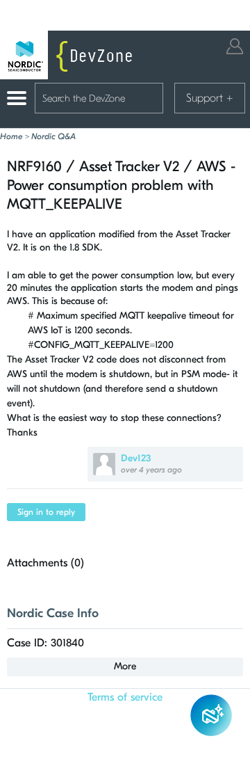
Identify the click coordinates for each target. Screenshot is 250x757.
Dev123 (136, 458)
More (125, 666)
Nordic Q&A (53, 136)
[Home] (69, 55)
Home (11, 136)
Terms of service (125, 697)
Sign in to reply (46, 512)
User (234, 46)
